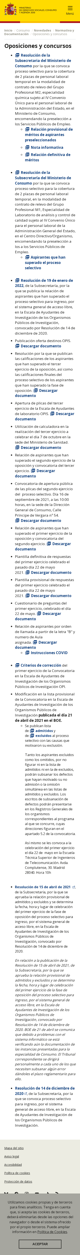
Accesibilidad (13, 1165)
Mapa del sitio (14, 1148)
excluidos (43, 735)
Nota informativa (47, 147)
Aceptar (40, 1244)
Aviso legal (11, 1156)
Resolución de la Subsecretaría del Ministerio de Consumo (43, 178)
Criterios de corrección (41, 665)
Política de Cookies (52, 1231)
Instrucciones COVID (49, 652)
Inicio (8, 30)
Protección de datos (18, 1181)
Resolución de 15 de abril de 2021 (43, 887)
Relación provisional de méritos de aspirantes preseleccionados (49, 134)
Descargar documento (41, 346)
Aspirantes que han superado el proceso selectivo (45, 262)
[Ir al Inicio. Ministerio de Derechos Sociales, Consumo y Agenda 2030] (30, 8)
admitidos (44, 730)
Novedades (42, 30)
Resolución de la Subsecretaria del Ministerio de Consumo (43, 60)
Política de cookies (17, 1173)
